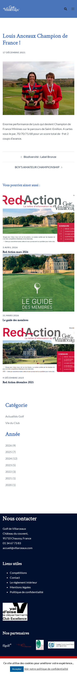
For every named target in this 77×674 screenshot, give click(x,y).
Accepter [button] (16, 669)
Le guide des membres (15, 320)
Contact (15, 577)
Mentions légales (20, 587)
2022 (8, 471)
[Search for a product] (65, 8)
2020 (8, 485)
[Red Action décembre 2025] (38, 347)
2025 (8, 451)
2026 (8, 445)
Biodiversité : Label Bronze (40, 156)
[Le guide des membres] (38, 282)
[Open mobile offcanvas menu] (72, 8)
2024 (8, 458)
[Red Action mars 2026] (38, 217)
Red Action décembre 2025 (18, 382)
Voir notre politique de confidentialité (46, 668)
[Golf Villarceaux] (12, 8)
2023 (8, 465)
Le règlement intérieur (23, 582)
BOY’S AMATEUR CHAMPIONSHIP (37, 167)
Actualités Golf (14, 416)
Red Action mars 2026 (15, 252)
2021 (8, 478)
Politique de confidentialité (26, 592)
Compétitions (18, 572)
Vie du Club (12, 423)
